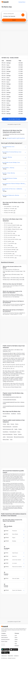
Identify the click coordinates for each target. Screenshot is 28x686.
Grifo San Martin (6, 413)
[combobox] (14, 14)
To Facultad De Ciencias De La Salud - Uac (12, 397)
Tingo (11, 439)
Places (16, 637)
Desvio (16, 424)
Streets (16, 639)
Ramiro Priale (6, 439)
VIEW (18, 206)
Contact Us (16, 655)
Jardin (4, 436)
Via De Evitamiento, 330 (8, 429)
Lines (16, 635)
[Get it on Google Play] (5, 649)
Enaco (19, 431)
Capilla (15, 429)
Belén (8, 424)
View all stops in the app (14, 119)
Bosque (12, 424)
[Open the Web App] (5, 652)
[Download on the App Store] (14, 649)
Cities (16, 643)
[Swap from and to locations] (22, 14)
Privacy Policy (10, 655)
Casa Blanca (5, 431)
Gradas (20, 429)
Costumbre (15, 426)
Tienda (4, 424)
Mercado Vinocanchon (19, 436)
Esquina (19, 413)
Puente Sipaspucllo (7, 426)
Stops (16, 641)
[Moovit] (5, 2)
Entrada (4, 416)
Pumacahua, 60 (12, 431)
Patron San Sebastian (8, 434)
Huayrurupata (10, 436)
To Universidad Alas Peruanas (9, 399)
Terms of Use (4, 655)
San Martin (13, 413)
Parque (15, 434)
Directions (17, 645)
